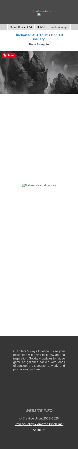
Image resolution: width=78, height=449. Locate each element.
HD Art (41, 27)
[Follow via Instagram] (27, 343)
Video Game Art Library (42, 11)
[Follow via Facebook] (39, 343)
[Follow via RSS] (16, 343)
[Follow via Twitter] (50, 343)
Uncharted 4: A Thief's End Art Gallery (39, 37)
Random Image (59, 27)
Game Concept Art (21, 27)
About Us (39, 429)
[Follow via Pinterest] (62, 343)
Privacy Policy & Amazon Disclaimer (39, 424)
